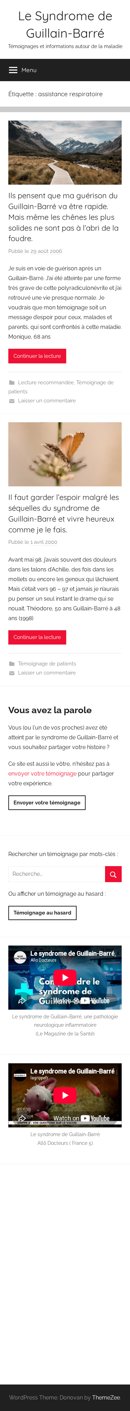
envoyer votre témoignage (42, 773)
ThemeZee (106, 1397)
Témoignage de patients (47, 664)
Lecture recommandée (46, 382)
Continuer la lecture (37, 356)
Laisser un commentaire (47, 401)
